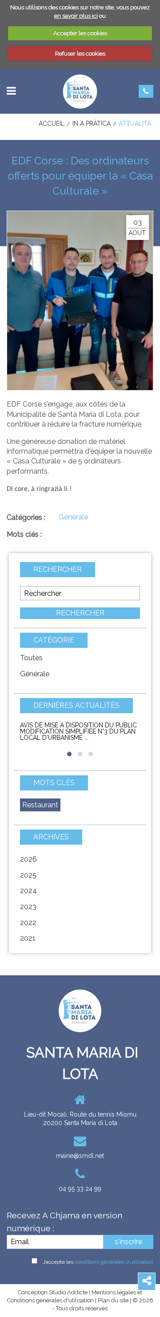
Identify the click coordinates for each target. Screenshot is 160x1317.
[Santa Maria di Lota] (80, 91)
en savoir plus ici (76, 15)
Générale (34, 674)
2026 (28, 859)
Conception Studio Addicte (53, 1292)
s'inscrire (128, 1241)
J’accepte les (98, 1262)
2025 (28, 875)
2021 (28, 938)
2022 (28, 922)
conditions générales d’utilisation (114, 1262)
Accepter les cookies (80, 33)
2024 (28, 890)
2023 (28, 906)
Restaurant (40, 805)
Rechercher (80, 613)
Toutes (31, 658)
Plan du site (113, 1300)
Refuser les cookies (80, 53)
